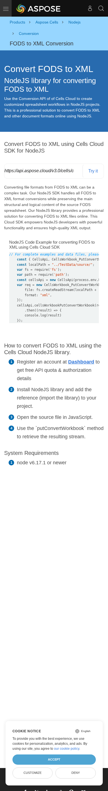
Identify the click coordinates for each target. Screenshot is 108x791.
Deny (75, 772)
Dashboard (81, 362)
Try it (93, 171)
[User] (90, 8)
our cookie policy (66, 749)
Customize (33, 772)
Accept (54, 759)
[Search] (101, 8)
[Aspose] (38, 8)
